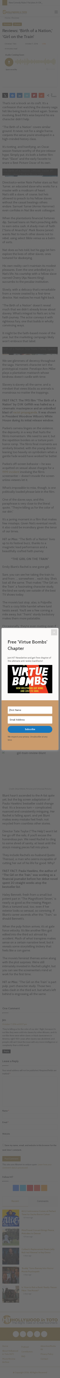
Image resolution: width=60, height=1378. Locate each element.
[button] (30, 679)
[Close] (54, 632)
